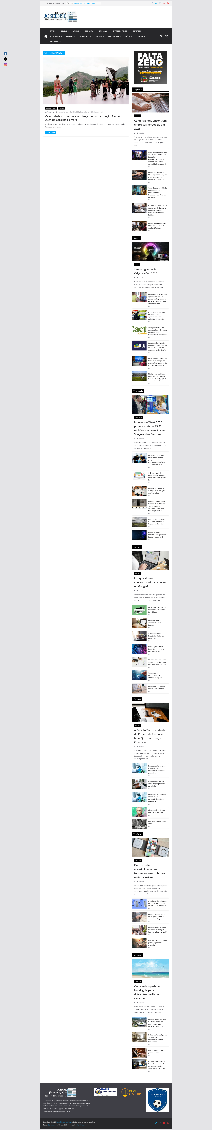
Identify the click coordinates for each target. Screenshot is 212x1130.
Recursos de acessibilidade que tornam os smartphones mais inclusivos (149, 871)
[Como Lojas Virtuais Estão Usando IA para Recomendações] (139, 650)
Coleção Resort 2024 (86, 112)
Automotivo (84, 36)
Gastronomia (113, 36)
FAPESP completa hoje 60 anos (157, 822)
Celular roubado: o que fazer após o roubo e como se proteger (156, 916)
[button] (56, 31)
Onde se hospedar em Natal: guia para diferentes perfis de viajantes (148, 992)
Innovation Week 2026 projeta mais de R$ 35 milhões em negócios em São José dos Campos (150, 428)
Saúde (127, 36)
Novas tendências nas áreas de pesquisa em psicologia (156, 783)
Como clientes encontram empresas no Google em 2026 (150, 124)
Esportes (137, 31)
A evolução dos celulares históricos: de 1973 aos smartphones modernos (157, 903)
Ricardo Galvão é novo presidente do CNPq (156, 811)
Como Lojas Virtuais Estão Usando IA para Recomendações (156, 649)
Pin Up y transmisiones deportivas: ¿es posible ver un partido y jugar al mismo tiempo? (157, 377)
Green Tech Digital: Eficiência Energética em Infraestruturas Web (157, 534)
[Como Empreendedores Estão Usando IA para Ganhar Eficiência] (139, 227)
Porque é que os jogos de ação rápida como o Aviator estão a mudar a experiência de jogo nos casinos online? (157, 299)
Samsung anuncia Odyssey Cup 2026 (145, 271)
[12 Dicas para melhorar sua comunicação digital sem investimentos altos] (139, 663)
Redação (49, 112)
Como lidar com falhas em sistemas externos (156, 687)
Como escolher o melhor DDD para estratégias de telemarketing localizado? (157, 929)
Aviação (69, 36)
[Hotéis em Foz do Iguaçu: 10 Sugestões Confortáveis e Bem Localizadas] (139, 1039)
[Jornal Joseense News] (45, 36)
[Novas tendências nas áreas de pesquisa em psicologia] (139, 785)
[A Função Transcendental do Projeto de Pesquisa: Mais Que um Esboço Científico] (150, 712)
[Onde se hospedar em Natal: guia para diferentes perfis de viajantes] (150, 968)
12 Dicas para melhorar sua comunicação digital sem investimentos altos (157, 662)
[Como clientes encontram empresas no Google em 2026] (150, 102)
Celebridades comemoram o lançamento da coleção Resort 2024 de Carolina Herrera (82, 117)
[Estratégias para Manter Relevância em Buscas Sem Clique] (139, 611)
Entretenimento (120, 31)
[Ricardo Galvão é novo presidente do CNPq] (139, 812)
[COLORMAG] (60, 1089)
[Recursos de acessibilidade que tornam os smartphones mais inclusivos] (150, 847)
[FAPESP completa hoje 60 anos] (139, 824)
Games (137, 264)
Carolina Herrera (63, 112)
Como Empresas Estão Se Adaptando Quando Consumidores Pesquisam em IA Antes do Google (157, 192)
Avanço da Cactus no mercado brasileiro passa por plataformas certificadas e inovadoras (157, 331)
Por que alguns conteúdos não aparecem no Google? (150, 582)
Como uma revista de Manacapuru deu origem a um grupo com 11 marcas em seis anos (157, 175)
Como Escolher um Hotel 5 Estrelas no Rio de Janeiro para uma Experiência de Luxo (157, 1022)
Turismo (98, 36)
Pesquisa (137, 725)
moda (101, 112)
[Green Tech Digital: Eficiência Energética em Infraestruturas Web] (139, 536)
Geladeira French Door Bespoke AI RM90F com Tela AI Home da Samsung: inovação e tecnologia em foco (156, 506)
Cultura (139, 36)
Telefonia (138, 860)
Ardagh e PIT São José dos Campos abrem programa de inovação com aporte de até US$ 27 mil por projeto (156, 460)
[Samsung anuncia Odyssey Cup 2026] (150, 251)
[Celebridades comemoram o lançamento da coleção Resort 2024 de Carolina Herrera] (86, 80)
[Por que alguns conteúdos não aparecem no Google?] (150, 560)
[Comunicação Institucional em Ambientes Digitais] (139, 676)
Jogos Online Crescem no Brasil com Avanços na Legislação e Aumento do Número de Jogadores (157, 361)
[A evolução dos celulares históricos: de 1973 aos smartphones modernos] (139, 904)
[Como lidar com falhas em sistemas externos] (139, 688)
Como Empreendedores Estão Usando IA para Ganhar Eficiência (157, 225)
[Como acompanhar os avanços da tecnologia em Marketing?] (139, 492)
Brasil (52, 31)
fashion (96, 112)
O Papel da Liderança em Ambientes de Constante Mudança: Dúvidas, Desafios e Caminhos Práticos (157, 210)
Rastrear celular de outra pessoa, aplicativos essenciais (157, 942)
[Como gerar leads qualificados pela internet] (139, 624)
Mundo (76, 31)
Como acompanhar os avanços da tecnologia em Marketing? (156, 490)
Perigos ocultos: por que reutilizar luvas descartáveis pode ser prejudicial (157, 769)
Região (64, 31)
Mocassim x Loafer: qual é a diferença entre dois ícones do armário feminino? (85, 3)
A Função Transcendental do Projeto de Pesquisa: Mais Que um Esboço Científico (150, 736)
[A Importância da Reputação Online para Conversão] (139, 637)
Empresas (103, 31)
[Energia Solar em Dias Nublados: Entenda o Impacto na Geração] (139, 523)
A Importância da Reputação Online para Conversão (156, 636)
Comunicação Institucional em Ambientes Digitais (155, 675)
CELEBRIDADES (74, 112)
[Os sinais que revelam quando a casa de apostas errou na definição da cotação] (139, 317)
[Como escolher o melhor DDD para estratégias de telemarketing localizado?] (139, 931)
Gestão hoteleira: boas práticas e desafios (156, 1051)
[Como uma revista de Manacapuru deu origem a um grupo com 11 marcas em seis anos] (139, 177)
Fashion (61, 108)
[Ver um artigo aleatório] (166, 36)
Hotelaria (54, 42)
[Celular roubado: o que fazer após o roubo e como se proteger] (139, 918)
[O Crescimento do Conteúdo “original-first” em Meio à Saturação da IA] (139, 477)
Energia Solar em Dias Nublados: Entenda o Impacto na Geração (156, 521)
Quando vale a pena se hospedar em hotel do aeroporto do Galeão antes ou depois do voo (156, 1065)
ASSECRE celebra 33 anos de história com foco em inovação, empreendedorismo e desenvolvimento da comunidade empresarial (157, 158)
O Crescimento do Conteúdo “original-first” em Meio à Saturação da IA (157, 476)
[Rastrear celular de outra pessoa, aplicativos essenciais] (139, 944)
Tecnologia (55, 36)
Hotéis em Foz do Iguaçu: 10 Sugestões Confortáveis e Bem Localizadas (157, 1038)
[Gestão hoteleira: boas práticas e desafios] (139, 1053)
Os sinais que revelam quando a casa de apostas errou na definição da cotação (156, 315)
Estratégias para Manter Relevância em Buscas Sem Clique (157, 609)
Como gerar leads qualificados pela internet (154, 622)
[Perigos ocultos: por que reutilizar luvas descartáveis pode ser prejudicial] (139, 770)
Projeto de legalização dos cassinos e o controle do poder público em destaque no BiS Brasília (157, 346)
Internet (137, 573)
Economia (89, 31)
